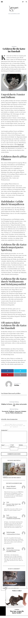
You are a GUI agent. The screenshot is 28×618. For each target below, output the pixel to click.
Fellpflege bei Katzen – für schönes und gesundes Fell (14, 403)
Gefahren (14, 46)
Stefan (16, 385)
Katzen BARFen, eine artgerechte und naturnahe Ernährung (12, 596)
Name (3, 445)
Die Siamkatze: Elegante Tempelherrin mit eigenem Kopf (13, 521)
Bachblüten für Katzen (7, 480)
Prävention (5, 479)
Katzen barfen (6, 594)
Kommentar (4, 430)
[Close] (6, 597)
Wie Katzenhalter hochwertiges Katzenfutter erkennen (13, 554)
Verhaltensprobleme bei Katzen (13, 537)
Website (21, 445)
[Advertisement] (14, 29)
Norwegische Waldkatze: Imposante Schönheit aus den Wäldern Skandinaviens (14, 411)
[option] (14, 472)
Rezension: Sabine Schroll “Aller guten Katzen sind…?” (13, 508)
